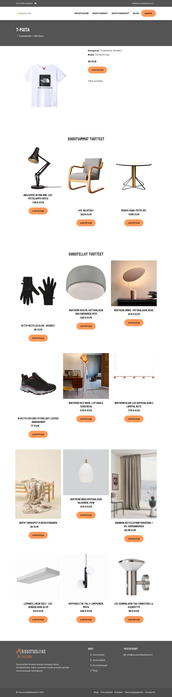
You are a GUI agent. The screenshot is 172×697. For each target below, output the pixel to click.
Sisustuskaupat (120, 13)
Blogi (136, 13)
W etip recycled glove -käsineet (38, 325)
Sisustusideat (100, 13)
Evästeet (118, 692)
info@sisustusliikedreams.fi (143, 3)
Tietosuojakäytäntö (134, 692)
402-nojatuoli (86, 210)
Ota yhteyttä (106, 692)
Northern (39, 36)
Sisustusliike (81, 13)
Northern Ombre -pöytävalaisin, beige (133, 310)
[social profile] (35, 3)
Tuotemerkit (25, 36)
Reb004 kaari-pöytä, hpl (133, 210)
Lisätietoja (97, 70)
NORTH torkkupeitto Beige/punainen (38, 522)
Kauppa (148, 13)
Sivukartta (150, 692)
